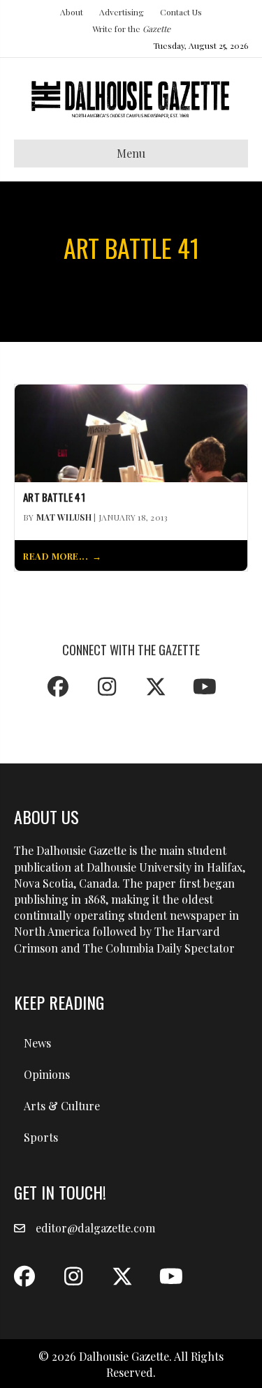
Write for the (131, 28)
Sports (41, 1137)
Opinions (47, 1074)
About (71, 11)
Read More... (55, 556)
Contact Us (181, 11)
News (37, 1043)
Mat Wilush (64, 517)
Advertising (121, 11)
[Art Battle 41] (131, 431)
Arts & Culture (62, 1105)
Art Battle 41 (54, 498)
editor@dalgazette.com (95, 1228)
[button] (58, 687)
